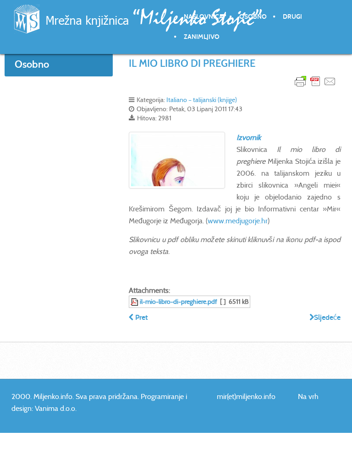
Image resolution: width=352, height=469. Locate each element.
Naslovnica (203, 17)
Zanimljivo (202, 37)
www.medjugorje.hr (238, 220)
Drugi (292, 17)
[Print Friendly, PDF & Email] (315, 80)
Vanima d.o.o (55, 408)
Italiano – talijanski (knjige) (201, 100)
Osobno (253, 17)
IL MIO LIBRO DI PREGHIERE (192, 63)
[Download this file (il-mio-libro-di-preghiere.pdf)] (135, 301)
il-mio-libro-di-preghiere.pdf (178, 301)
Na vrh (308, 396)
